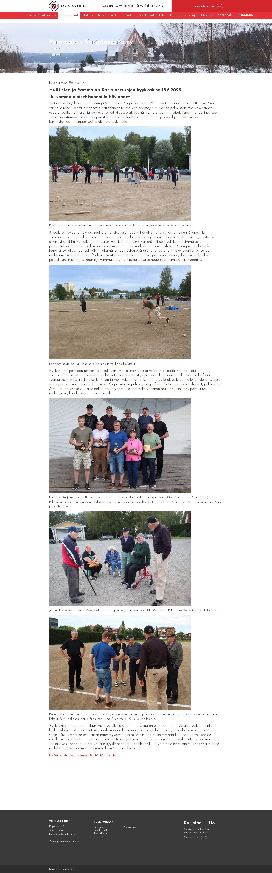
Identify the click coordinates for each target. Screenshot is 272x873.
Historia (127, 15)
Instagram (245, 15)
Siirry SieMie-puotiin (149, 5)
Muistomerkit (107, 15)
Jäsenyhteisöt (101, 833)
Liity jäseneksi (125, 5)
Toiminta (98, 827)
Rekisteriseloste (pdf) (195, 837)
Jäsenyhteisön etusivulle (38, 15)
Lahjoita (108, 5)
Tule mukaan (168, 15)
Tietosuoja (189, 15)
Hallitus (88, 15)
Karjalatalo (130, 827)
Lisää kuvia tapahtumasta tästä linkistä (82, 755)
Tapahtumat (69, 15)
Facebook (225, 15)
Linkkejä (207, 15)
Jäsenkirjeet (145, 15)
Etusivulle (57, 54)
